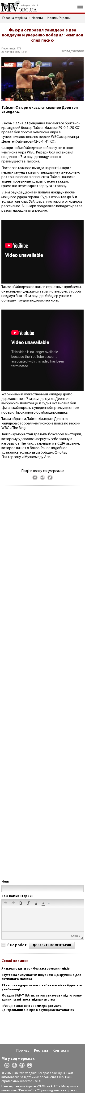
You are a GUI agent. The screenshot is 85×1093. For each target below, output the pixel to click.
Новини (37, 18)
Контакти (61, 1051)
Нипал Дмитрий (72, 51)
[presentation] (5, 903)
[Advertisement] (42, 687)
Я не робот (17, 945)
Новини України (59, 18)
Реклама (41, 1051)
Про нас (22, 1051)
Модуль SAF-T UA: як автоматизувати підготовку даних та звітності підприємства (41, 997)
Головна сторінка (14, 18)
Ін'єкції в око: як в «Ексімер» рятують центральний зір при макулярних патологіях (37, 1008)
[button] (5, 903)
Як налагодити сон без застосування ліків (35, 969)
